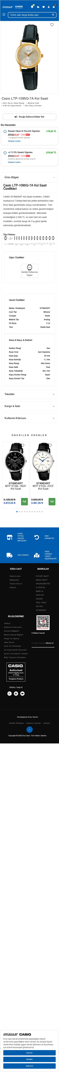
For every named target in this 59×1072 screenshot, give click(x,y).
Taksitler (10, 394)
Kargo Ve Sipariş (11, 638)
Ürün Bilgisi (12, 177)
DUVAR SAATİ (42, 576)
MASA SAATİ (42, 580)
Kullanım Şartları (33, 723)
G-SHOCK (40, 587)
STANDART (41, 610)
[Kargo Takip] (38, 7)
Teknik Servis (16, 584)
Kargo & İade (12, 406)
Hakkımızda (15, 576)
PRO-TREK (41, 603)
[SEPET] (54, 7)
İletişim (13, 587)
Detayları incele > (14, 141)
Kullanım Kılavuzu (15, 418)
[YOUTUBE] (22, 693)
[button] (17, 511)
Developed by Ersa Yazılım (27, 717)
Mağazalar (14, 580)
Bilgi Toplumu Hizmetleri (15, 657)
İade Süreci (9, 642)
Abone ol (49, 643)
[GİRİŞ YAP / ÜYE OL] (49, 7)
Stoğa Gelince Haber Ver (31, 117)
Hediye (7, 623)
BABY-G (39, 591)
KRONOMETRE (43, 584)
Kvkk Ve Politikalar (12, 646)
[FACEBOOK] (16, 693)
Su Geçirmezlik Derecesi (15, 650)
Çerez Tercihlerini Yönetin (16, 654)
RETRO (39, 606)
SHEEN (39, 599)
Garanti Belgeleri (11, 631)
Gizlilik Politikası (16, 723)
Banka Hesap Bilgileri (13, 635)
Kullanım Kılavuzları (13, 627)
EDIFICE (40, 595)
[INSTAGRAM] (9, 693)
